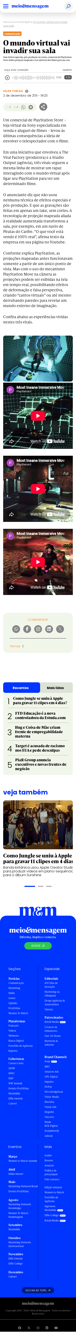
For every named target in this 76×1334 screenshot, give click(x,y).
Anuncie (49, 1165)
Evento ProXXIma (18, 1088)
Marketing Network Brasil (23, 1186)
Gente (11, 998)
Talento (49, 1009)
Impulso (49, 1081)
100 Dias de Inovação (51, 985)
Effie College (15, 1263)
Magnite (49, 1112)
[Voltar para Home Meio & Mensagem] (35, 6)
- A (9, 107)
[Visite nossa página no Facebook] (19, 1328)
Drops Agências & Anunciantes (55, 1002)
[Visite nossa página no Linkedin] (47, 1328)
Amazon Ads (52, 1071)
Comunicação (21, 22)
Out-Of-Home (53, 1036)
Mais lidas (55, 688)
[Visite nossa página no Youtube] (56, 1328)
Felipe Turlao (13, 91)
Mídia (11, 993)
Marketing (14, 988)
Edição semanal (53, 1187)
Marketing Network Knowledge (19, 1206)
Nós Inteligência (54, 1092)
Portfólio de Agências (20, 1046)
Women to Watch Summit (22, 1161)
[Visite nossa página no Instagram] (38, 1328)
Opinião (12, 1003)
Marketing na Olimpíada (52, 993)
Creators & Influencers (51, 1029)
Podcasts (13, 1025)
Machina (49, 1102)
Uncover (49, 1117)
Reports (13, 1051)
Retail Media (52, 1022)
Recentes (21, 688)
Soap (47, 1061)
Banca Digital (16, 1041)
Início (6, 22)
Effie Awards (15, 1098)
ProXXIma (14, 1008)
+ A (16, 107)
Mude (48, 1122)
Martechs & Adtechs (51, 1042)
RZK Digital (51, 1126)
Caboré (12, 1103)
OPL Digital (51, 1076)
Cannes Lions (15, 1063)
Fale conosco (52, 1179)
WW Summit (15, 1083)
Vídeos (12, 1030)
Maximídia (14, 1093)
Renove (49, 1160)
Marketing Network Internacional (19, 1244)
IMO (47, 1066)
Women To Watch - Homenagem (19, 1215)
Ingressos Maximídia (50, 1208)
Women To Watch (18, 1013)
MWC (11, 1073)
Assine (48, 1155)
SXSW (11, 1068)
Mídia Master (15, 1174)
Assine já (38, 946)
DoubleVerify (52, 1131)
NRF (11, 1078)
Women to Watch (54, 1192)
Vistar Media (52, 1097)
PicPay (48, 1086)
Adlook (49, 1136)
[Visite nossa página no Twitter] (28, 1328)
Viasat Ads (50, 1107)
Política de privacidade (51, 1172)
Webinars (13, 1035)
